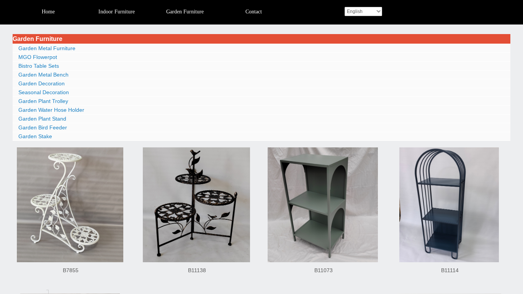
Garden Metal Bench (43, 75)
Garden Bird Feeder (42, 127)
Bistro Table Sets (38, 66)
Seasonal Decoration (43, 92)
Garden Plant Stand (42, 119)
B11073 (323, 270)
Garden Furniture (37, 39)
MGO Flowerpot (37, 57)
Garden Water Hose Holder (51, 110)
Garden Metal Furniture (46, 48)
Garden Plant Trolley (43, 101)
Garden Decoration (41, 83)
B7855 (70, 270)
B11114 (450, 270)
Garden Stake (35, 136)
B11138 (197, 270)
